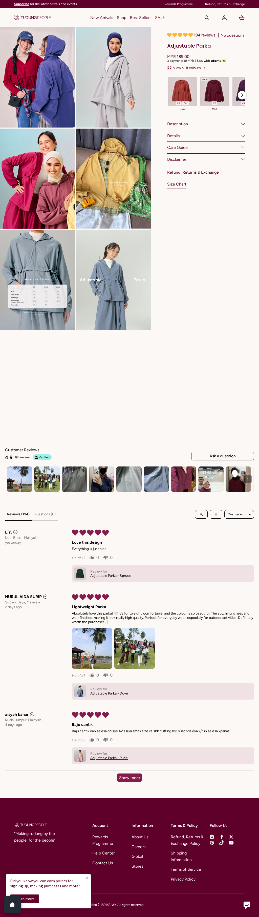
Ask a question (222, 456)
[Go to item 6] (156, 479)
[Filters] (216, 514)
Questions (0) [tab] (45, 514)
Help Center (103, 853)
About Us (140, 836)
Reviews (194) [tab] (18, 514)
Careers (138, 846)
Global (137, 856)
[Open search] (201, 514)
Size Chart (176, 184)
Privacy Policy (183, 879)
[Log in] (224, 18)
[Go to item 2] (47, 479)
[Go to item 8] (211, 479)
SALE (160, 17)
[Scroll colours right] (242, 95)
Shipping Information (181, 856)
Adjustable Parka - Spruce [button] (110, 576)
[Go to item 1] (19, 479)
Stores (137, 866)
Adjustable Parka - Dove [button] (109, 693)
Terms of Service (186, 869)
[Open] (12, 904)
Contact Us (102, 863)
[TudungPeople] (32, 17)
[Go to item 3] (74, 479)
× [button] (87, 878)
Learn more (25, 898)
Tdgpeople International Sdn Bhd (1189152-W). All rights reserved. (96, 905)
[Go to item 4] (101, 479)
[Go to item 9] (238, 479)
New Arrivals (101, 17)
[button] (207, 18)
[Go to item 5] (129, 479)
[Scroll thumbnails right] (248, 479)
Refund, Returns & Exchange (193, 172)
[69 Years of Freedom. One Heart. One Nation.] (102, 4)
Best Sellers (140, 17)
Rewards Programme (102, 840)
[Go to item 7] (183, 479)
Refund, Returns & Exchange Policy (187, 840)
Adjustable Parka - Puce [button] (109, 758)
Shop (121, 17)
